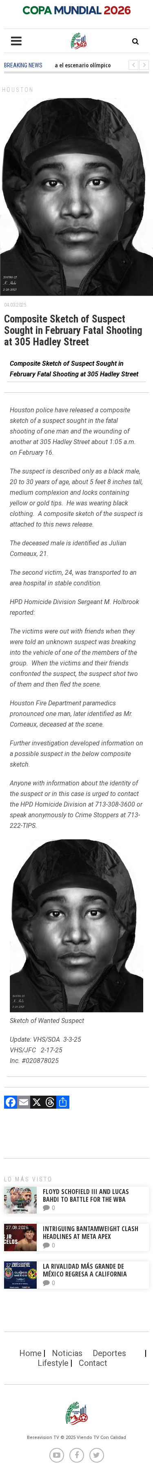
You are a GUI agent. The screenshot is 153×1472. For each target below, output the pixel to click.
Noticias (67, 1353)
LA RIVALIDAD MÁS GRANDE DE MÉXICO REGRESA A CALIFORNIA (86, 1270)
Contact (93, 1363)
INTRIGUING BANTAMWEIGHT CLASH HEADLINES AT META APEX (90, 1232)
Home (30, 1353)
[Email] (23, 1103)
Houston (18, 90)
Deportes (109, 1353)
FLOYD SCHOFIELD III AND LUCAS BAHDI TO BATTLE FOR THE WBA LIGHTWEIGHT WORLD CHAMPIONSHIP (93, 1199)
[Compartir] (62, 1103)
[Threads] (49, 1103)
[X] (36, 1103)
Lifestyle (53, 1363)
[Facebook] (10, 1103)
